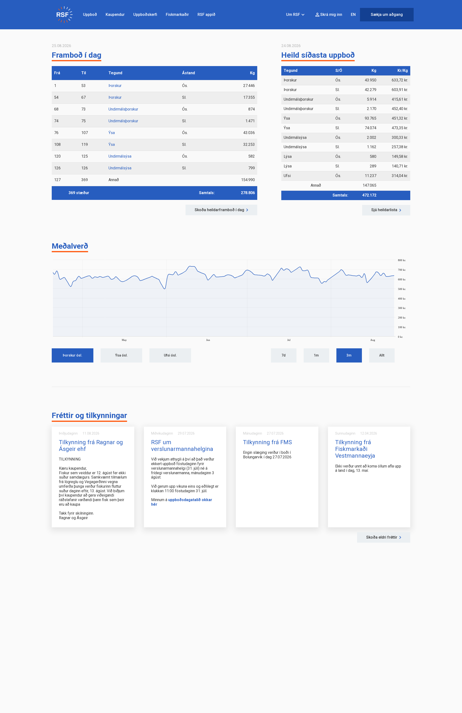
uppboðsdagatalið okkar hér (181, 502)
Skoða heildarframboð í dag (219, 210)
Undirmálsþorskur (123, 109)
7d (284, 355)
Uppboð (90, 14)
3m (349, 355)
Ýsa (112, 132)
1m (316, 355)
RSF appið (206, 14)
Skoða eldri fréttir (381, 537)
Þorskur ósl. (72, 355)
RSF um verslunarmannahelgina (182, 445)
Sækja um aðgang (387, 14)
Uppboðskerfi (145, 14)
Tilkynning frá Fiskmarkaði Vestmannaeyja (355, 449)
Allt (381, 355)
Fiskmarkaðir (177, 14)
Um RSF (296, 15)
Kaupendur (115, 14)
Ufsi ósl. (170, 355)
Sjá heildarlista (384, 210)
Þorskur (115, 85)
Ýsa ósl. (121, 355)
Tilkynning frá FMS (267, 442)
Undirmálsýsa (120, 156)
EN (353, 14)
